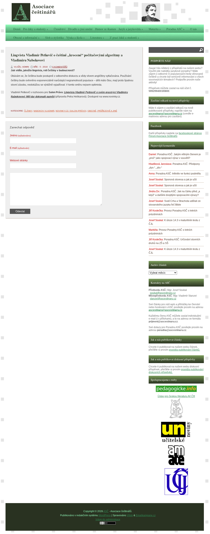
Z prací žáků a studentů (124, 38)
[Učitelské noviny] (176, 441)
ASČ (106, 511)
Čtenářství (59, 29)
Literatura (97, 38)
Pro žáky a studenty (35, 29)
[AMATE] (176, 464)
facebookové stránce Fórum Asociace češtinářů (175, 135)
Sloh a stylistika (54, 38)
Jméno (20, 135)
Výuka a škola (75, 38)
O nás (193, 29)
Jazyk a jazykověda (131, 29)
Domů (16, 29)
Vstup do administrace (107, 519)
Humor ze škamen (105, 29)
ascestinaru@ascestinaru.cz (165, 113)
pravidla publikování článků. (184, 349)
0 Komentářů (59, 67)
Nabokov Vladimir (44, 111)
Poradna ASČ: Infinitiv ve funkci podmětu (178, 173)
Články (28, 111)
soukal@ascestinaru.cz (163, 292)
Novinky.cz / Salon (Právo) (71, 111)
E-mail (19, 148)
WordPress (105, 515)
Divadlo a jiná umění (80, 29)
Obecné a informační (26, 38)
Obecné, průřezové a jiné (102, 111)
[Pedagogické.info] (176, 391)
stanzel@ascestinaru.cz (163, 298)
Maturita (155, 29)
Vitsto (130, 515)
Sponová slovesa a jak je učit (180, 179)
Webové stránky (19, 160)
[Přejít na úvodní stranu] (42, 12)
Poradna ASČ (175, 29)
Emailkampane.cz (146, 515)
